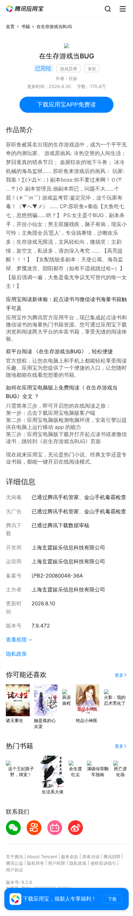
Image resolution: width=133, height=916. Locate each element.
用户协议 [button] (14, 869)
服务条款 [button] (69, 856)
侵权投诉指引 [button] (103, 863)
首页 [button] (10, 26)
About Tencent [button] (42, 856)
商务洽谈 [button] (91, 856)
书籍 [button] (25, 26)
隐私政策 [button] (16, 654)
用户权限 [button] (56, 863)
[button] (25, 8)
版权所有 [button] (35, 863)
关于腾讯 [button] (14, 856)
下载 (112, 899)
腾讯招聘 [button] (112, 856)
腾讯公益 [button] (14, 863)
